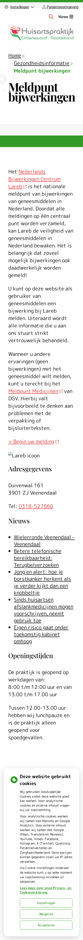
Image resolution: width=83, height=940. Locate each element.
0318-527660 (36, 506)
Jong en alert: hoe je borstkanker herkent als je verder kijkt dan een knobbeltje (42, 582)
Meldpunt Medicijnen (33, 390)
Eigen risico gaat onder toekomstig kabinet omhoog (41, 634)
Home (14, 55)
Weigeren (46, 914)
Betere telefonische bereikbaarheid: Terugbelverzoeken (37, 557)
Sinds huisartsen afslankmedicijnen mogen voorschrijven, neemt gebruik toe (43, 610)
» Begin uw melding (31, 441)
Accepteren (46, 925)
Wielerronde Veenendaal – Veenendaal (44, 540)
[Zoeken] (51, 17)
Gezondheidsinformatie (41, 63)
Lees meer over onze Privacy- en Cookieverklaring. (45, 890)
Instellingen (46, 903)
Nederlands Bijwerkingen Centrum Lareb (34, 179)
